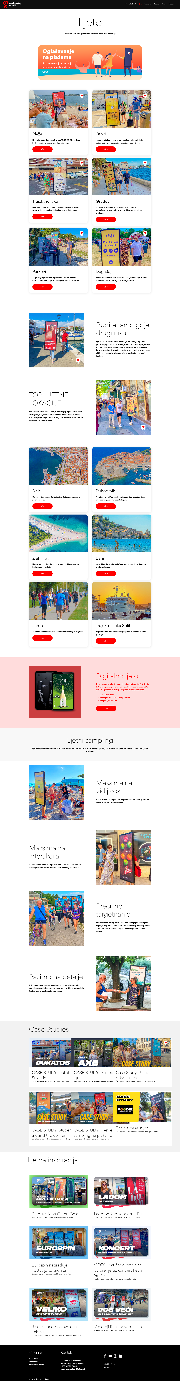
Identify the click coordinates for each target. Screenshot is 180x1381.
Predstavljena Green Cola (55, 1213)
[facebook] (104, 1356)
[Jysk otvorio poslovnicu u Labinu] (58, 1304)
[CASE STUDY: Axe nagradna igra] (100, 1054)
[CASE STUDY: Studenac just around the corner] (58, 1108)
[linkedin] (120, 1356)
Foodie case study (132, 1127)
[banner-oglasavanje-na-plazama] (90, 46)
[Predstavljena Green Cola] (58, 1191)
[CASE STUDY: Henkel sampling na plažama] (100, 1108)
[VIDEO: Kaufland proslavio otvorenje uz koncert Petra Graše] (121, 1242)
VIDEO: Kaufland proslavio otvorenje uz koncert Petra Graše (118, 1270)
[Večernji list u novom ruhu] (121, 1304)
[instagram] (115, 1356)
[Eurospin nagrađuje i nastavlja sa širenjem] (58, 1242)
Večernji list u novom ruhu (118, 1326)
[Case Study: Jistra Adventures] (142, 1054)
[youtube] (110, 1356)
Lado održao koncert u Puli (118, 1213)
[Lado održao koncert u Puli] (121, 1191)
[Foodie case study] (142, 1107)
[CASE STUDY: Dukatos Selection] (58, 1054)
